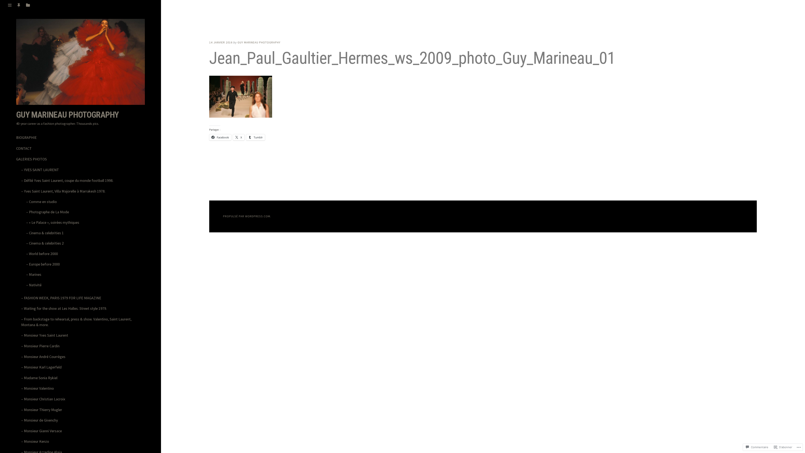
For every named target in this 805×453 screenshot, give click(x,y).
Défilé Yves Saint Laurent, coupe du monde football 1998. (68, 180)
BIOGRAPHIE (26, 137)
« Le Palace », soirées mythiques (54, 222)
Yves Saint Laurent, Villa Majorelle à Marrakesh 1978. (64, 191)
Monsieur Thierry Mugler (43, 409)
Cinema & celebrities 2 (46, 243)
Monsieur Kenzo (36, 441)
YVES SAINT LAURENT (41, 169)
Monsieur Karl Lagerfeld (43, 367)
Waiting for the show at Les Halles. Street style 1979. (65, 308)
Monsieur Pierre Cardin (42, 346)
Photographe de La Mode (49, 212)
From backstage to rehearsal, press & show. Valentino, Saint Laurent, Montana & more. (76, 322)
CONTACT (24, 148)
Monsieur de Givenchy (41, 420)
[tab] (9, 5)
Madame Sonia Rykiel (40, 377)
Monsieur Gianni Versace (43, 430)
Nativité (35, 284)
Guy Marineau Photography (67, 115)
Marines (35, 274)
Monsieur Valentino (39, 388)
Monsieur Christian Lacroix (44, 399)
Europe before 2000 (44, 264)
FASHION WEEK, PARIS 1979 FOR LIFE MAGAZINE (62, 297)
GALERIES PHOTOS (31, 159)
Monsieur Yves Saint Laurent (46, 335)
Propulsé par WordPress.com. (247, 216)
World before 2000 (43, 253)
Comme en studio (43, 201)
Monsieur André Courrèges (44, 356)
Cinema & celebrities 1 (46, 232)
